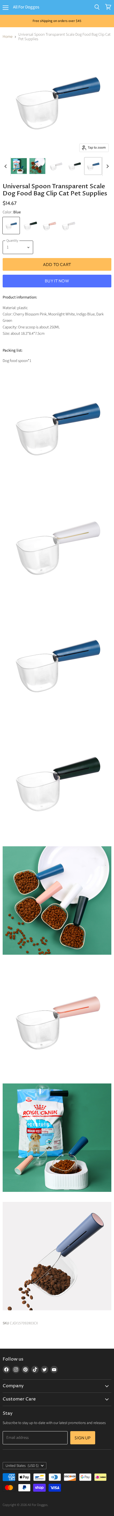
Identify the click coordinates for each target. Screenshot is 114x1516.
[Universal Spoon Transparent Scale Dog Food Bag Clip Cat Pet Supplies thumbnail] (18, 166)
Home (7, 36)
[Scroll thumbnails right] (106, 166)
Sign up (82, 1437)
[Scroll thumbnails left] (6, 166)
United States (22, 1465)
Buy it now (57, 280)
